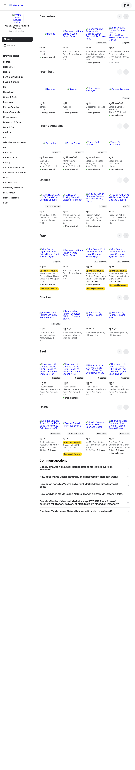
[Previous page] (119, 16)
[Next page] (126, 16)
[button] (50, 41)
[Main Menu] (5, 5)
